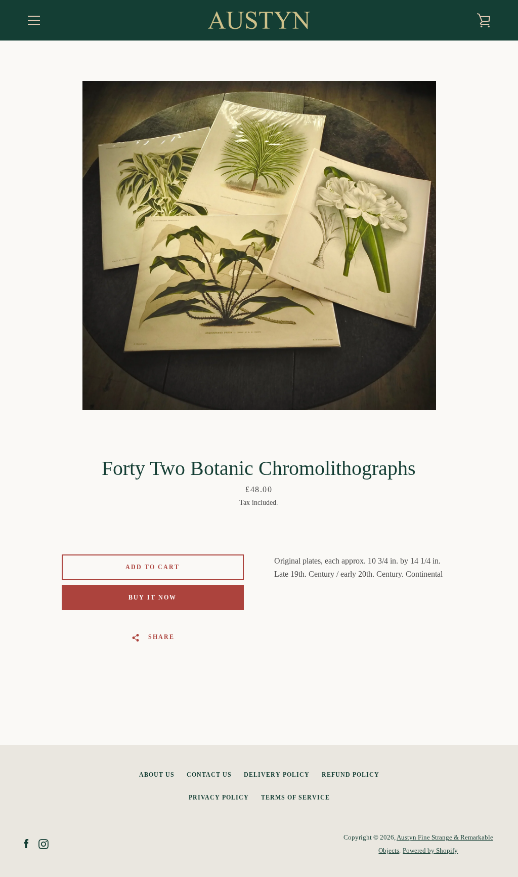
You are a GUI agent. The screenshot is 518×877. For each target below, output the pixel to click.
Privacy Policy (219, 797)
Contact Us (209, 774)
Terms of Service (295, 797)
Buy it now (152, 597)
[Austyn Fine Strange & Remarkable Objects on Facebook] (26, 843)
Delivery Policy (277, 774)
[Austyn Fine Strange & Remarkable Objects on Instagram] (43, 843)
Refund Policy (350, 774)
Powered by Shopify (430, 850)
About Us (157, 774)
